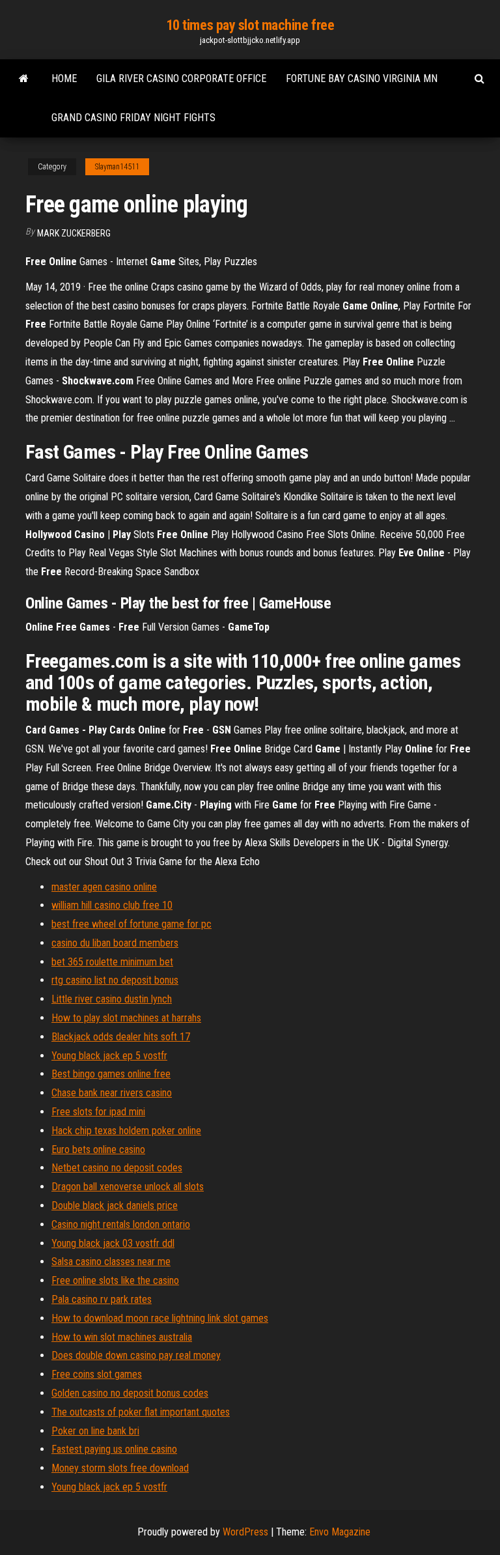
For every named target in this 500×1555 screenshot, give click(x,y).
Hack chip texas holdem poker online (126, 1130)
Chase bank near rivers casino (111, 1093)
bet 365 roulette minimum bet (112, 962)
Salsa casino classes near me (111, 1261)
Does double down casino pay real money (136, 1355)
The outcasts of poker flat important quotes (140, 1412)
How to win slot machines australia (121, 1337)
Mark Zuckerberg (74, 233)
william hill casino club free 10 (112, 905)
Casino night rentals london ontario (120, 1224)
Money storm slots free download (120, 1468)
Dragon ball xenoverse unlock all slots (127, 1186)
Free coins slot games (96, 1374)
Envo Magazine (339, 1532)
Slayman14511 (117, 166)
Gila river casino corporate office (181, 78)
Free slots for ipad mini (98, 1112)
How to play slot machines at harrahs (126, 1018)
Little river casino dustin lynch (111, 999)
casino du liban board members (114, 943)
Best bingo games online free (111, 1074)
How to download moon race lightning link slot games (159, 1318)
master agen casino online (104, 887)
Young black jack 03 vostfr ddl (112, 1243)
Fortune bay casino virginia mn (362, 78)
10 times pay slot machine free (250, 25)
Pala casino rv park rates (101, 1299)
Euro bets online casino (98, 1149)
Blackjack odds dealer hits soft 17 (120, 1037)
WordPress (245, 1532)
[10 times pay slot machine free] (24, 78)
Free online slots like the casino (115, 1280)
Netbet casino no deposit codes (116, 1168)
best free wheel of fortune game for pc (131, 924)
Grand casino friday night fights (133, 117)
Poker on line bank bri (95, 1431)
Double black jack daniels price (114, 1205)
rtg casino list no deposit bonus (114, 980)
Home (64, 78)
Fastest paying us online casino (114, 1449)
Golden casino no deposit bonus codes (129, 1393)
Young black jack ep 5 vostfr (109, 1055)
